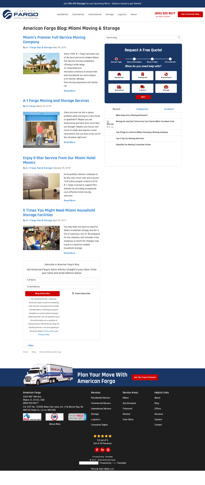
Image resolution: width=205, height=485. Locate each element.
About (157, 397)
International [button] (94, 14)
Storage (95, 414)
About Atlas (55, 424)
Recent (116, 109)
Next (143, 97)
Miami (126, 397)
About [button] (134, 14)
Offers (158, 408)
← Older (29, 345)
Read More (69, 91)
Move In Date (152, 62)
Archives (169, 109)
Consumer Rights (99, 424)
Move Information (134, 62)
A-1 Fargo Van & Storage (39, 47)
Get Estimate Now (190, 14)
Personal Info (170, 62)
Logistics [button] (122, 14)
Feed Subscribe (82, 293)
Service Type (116, 62)
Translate (121, 463)
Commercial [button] (78, 14)
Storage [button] (110, 14)
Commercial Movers (101, 403)
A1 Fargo (31, 106)
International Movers (101, 408)
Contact (158, 424)
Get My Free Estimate (145, 377)
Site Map (109, 457)
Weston (126, 414)
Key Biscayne (129, 403)
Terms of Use (49, 331)
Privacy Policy (43, 335)
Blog (157, 403)
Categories (142, 109)
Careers (158, 419)
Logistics (95, 419)
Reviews (159, 414)
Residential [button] (62, 14)
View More (128, 419)
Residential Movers (100, 397)
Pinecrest (127, 408)
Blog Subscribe (42, 293)
